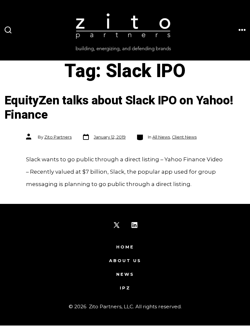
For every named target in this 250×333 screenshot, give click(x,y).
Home (125, 247)
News (125, 274)
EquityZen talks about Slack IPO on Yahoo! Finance (119, 108)
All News (161, 137)
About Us (125, 260)
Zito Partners (58, 137)
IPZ (125, 288)
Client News (184, 137)
